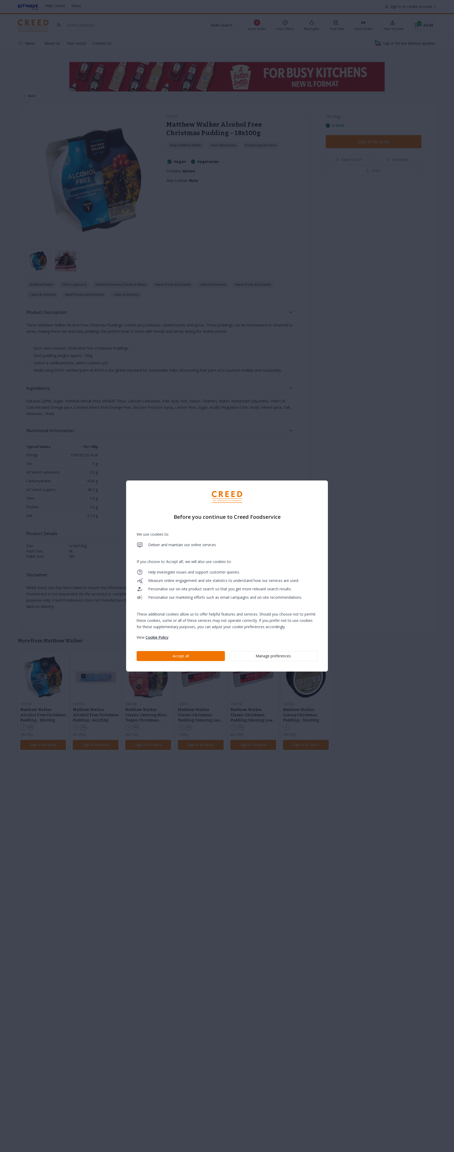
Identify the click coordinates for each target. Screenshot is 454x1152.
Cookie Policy (157, 637)
